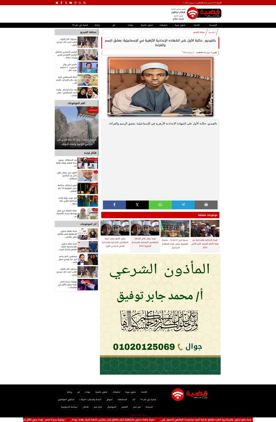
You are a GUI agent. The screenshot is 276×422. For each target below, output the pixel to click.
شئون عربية (180, 25)
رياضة (97, 25)
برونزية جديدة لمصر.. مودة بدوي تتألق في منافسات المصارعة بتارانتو (49, 419)
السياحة (149, 407)
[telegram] (183, 205)
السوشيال (111, 407)
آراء (133, 399)
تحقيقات (163, 25)
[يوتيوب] (70, 2)
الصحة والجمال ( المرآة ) (90, 399)
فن (113, 25)
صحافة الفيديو (199, 32)
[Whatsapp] (80, 2)
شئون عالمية (147, 25)
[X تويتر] (66, 2)
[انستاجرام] (75, 2)
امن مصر (137, 407)
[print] (206, 205)
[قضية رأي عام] (204, 14)
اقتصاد (196, 25)
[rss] (84, 2)
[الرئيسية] (57, 2)
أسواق (109, 399)
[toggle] (63, 25)
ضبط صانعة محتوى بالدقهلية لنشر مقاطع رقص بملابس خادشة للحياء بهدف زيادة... (131, 419)
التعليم (124, 407)
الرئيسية (213, 25)
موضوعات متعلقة (207, 215)
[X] (137, 205)
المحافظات (122, 399)
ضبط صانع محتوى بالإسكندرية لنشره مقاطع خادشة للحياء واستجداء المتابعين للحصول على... (225, 419)
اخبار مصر (98, 407)
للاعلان (86, 407)
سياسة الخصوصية (69, 407)
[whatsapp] (160, 205)
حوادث (130, 25)
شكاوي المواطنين (66, 399)
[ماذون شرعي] (160, 314)
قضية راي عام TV (80, 25)
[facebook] (114, 205)
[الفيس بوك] (61, 2)
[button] (61, 129)
